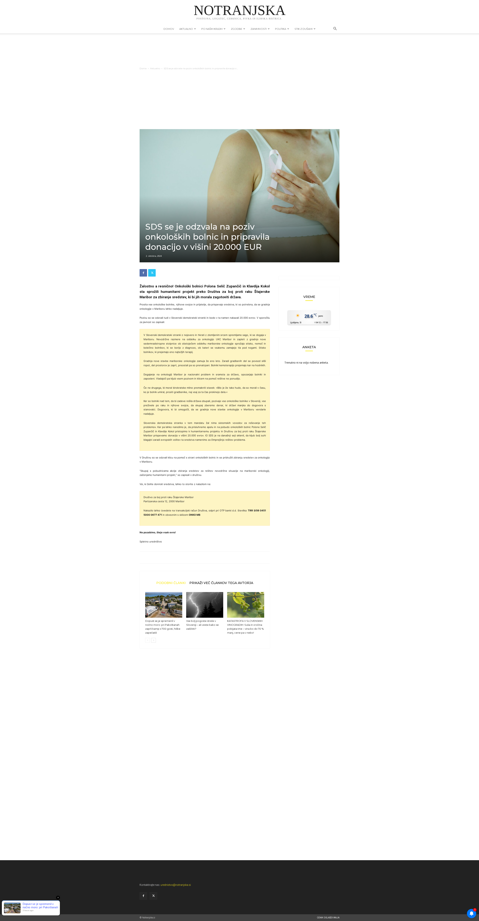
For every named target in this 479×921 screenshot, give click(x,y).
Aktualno (186, 28)
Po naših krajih (211, 28)
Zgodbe (236, 28)
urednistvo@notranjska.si (176, 884)
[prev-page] (147, 640)
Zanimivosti (259, 28)
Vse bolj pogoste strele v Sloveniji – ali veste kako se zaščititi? (202, 624)
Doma (143, 68)
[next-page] (153, 640)
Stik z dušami (303, 28)
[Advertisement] (239, 101)
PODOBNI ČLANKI (171, 583)
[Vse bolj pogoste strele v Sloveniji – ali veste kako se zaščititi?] (204, 604)
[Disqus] (205, 708)
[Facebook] (143, 273)
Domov (169, 28)
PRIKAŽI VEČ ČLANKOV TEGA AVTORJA (221, 583)
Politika (280, 28)
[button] (334, 29)
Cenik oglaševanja (328, 917)
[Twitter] (152, 273)
